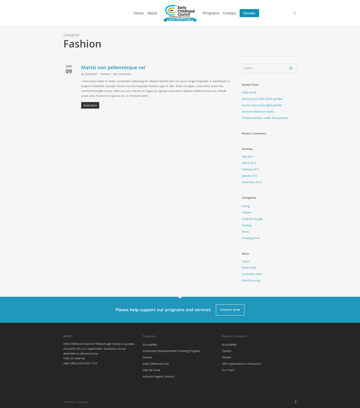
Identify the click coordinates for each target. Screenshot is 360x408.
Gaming (246, 225)
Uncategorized (251, 238)
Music (245, 231)
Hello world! (249, 92)
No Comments (122, 74)
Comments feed (252, 274)
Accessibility (150, 344)
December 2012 (251, 182)
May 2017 (248, 156)
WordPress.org (251, 280)
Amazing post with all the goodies (262, 99)
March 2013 (249, 163)
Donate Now (230, 309)
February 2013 (250, 169)
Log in (245, 261)
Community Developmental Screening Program (171, 351)
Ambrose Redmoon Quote (258, 111)
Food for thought (252, 219)
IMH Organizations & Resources (241, 363)
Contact (227, 351)
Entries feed (249, 267)
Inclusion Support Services (158, 376)
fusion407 (91, 74)
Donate (147, 357)
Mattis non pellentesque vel (113, 67)
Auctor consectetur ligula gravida (262, 105)
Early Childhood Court (156, 363)
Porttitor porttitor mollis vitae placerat (265, 118)
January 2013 (250, 175)
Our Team (228, 370)
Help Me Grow (151, 370)
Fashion (105, 74)
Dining (246, 206)
